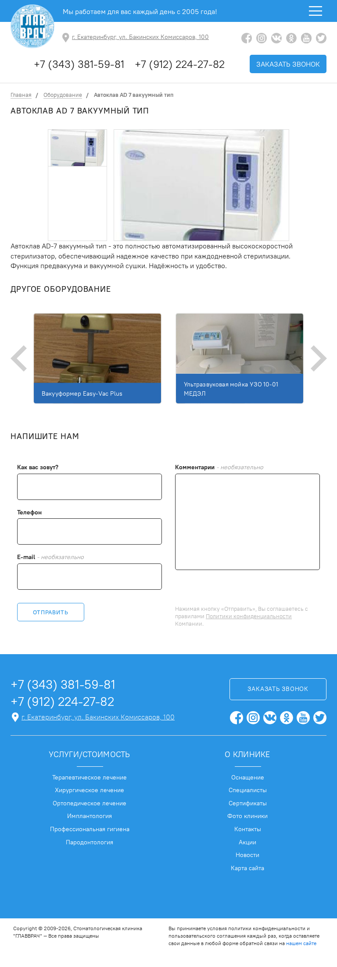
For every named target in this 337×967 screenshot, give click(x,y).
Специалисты (248, 790)
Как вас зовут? (37, 467)
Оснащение (247, 777)
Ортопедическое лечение (89, 803)
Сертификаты (248, 803)
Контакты (247, 829)
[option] (77, 148)
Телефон (29, 512)
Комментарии (219, 467)
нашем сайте (301, 943)
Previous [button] (19, 358)
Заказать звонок (288, 64)
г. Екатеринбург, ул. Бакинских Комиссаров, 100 (140, 37)
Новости (247, 855)
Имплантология (89, 816)
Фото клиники (247, 816)
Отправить (50, 612)
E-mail (50, 557)
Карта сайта (247, 868)
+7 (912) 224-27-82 (180, 64)
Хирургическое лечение (89, 790)
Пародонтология (89, 842)
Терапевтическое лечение (89, 777)
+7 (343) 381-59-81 (79, 64)
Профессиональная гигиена (89, 829)
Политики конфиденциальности (249, 616)
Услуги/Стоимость (89, 754)
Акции (247, 842)
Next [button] (317, 358)
